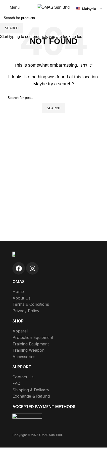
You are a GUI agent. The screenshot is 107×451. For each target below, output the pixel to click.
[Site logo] (54, 7)
